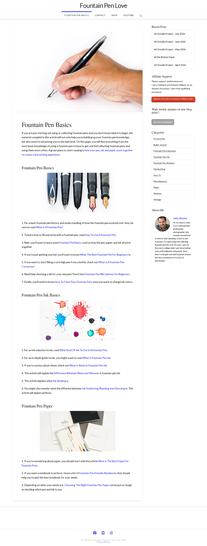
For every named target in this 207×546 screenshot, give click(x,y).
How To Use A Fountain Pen (100, 235)
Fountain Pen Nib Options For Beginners (107, 274)
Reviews (158, 193)
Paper (156, 187)
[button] (141, 15)
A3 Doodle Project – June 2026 (170, 41)
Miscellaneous (160, 181)
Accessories (159, 138)
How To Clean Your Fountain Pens (73, 281)
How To (157, 175)
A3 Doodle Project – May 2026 (170, 49)
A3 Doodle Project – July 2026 (169, 33)
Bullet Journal (160, 145)
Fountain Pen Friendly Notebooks (98, 473)
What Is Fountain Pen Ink (97, 357)
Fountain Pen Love (103, 5)
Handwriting (159, 169)
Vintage (157, 199)
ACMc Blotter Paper (164, 57)
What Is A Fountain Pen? (49, 227)
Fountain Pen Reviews (164, 163)
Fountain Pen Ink (162, 157)
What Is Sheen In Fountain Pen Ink (88, 365)
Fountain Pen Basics (70, 242)
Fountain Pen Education (165, 151)
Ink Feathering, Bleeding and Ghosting (103, 388)
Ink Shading (59, 380)
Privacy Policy (103, 542)
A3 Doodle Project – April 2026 (170, 65)
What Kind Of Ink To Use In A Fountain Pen (83, 350)
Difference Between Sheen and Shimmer (76, 373)
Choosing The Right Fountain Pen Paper (86, 485)
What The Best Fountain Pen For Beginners (104, 254)
